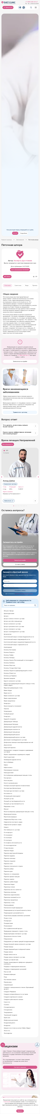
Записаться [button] (9, 7)
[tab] (7, 285)
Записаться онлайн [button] (20, 560)
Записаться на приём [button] (20, 361)
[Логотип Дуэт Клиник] (8, 2)
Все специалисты (8, 444)
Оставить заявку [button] (20, 564)
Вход (37, 1045)
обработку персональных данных (24, 593)
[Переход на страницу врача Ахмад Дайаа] (35, 501)
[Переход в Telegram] (19, 7)
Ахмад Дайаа (9, 481)
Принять (20, 1111)
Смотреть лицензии (20, 1067)
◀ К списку (7, 276)
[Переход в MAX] (23, 7)
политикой (7, 1101)
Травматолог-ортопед (20, 412)
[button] (36, 7)
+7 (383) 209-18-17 (31, 2)
